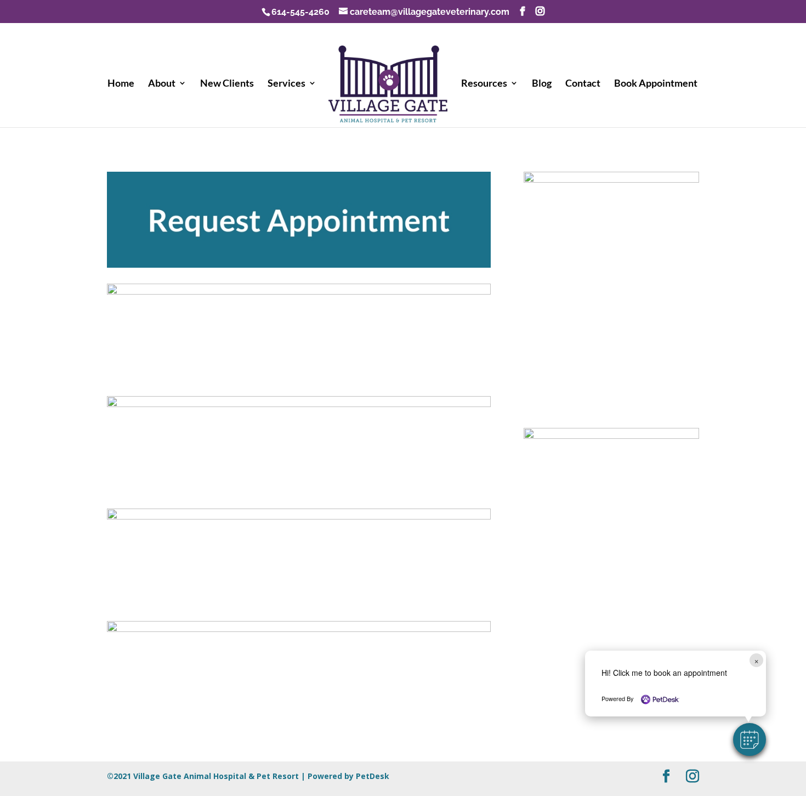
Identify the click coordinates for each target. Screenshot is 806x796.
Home (120, 84)
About (161, 84)
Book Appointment (655, 84)
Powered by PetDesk (348, 776)
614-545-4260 (300, 12)
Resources (484, 84)
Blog (542, 84)
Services (286, 84)
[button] (749, 739)
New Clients (227, 84)
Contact (582, 84)
